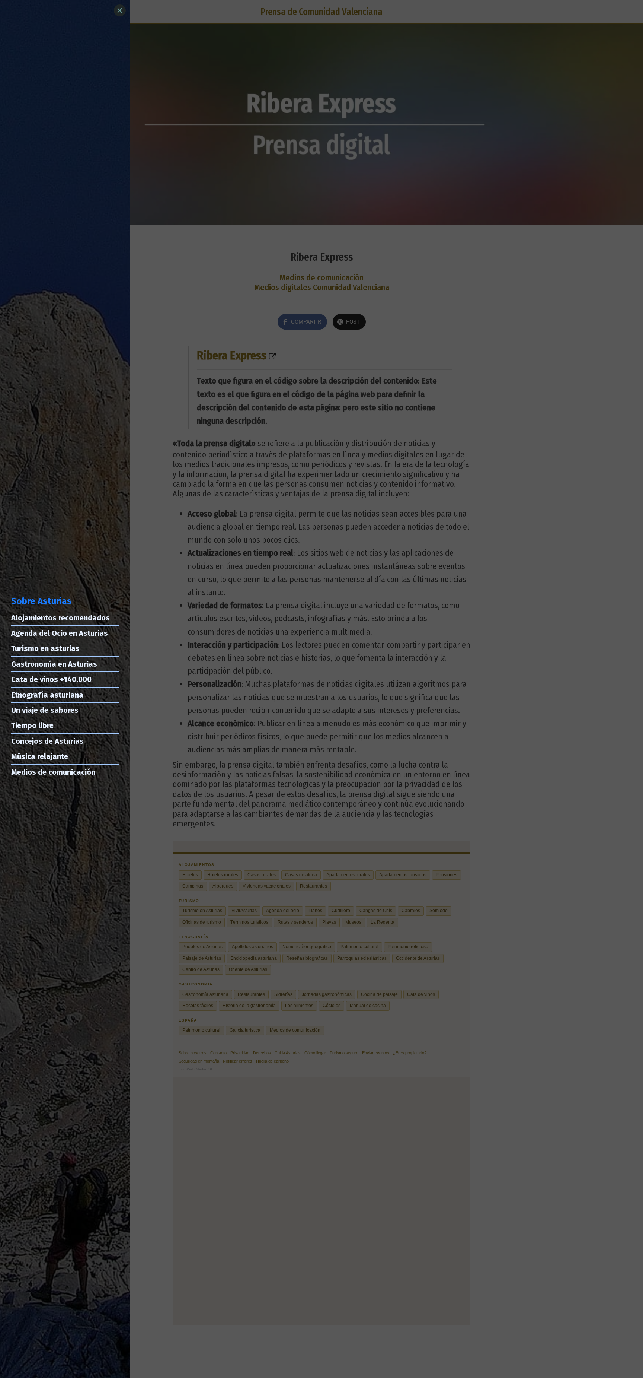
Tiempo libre (32, 725)
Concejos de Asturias (47, 741)
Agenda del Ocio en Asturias (59, 633)
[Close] (120, 10)
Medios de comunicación (53, 772)
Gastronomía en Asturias (54, 664)
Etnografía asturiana (47, 694)
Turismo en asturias (45, 648)
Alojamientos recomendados (60, 617)
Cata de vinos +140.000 (51, 679)
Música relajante (39, 756)
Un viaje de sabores (45, 710)
